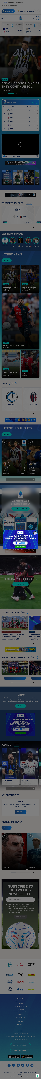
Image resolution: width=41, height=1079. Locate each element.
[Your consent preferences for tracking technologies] (37, 1075)
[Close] (34, 532)
